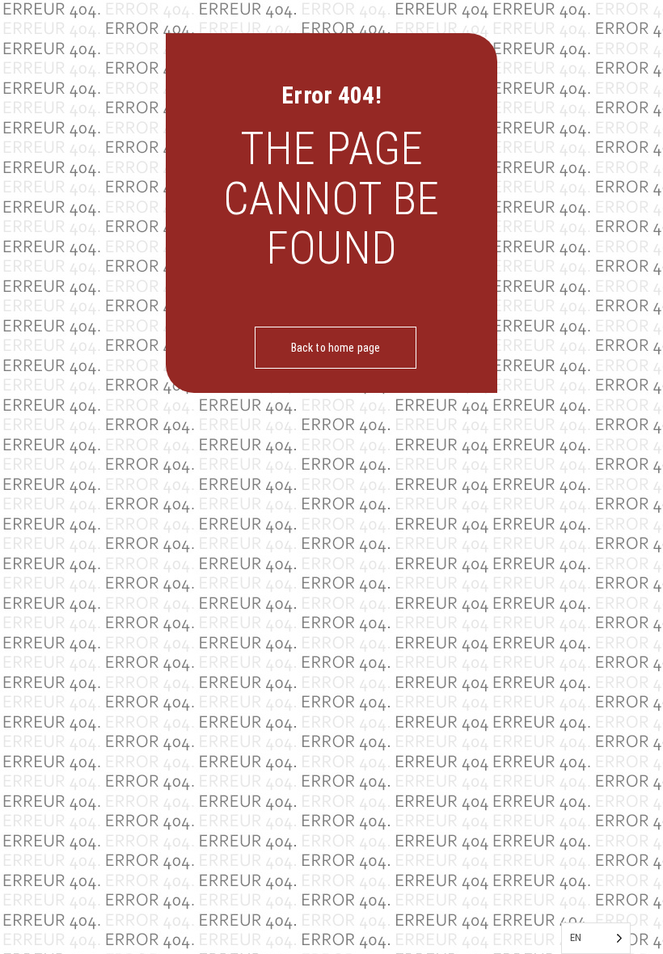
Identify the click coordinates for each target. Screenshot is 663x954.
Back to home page (335, 347)
